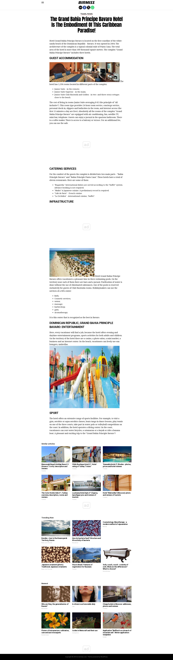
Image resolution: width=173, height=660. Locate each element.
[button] (42, 2)
